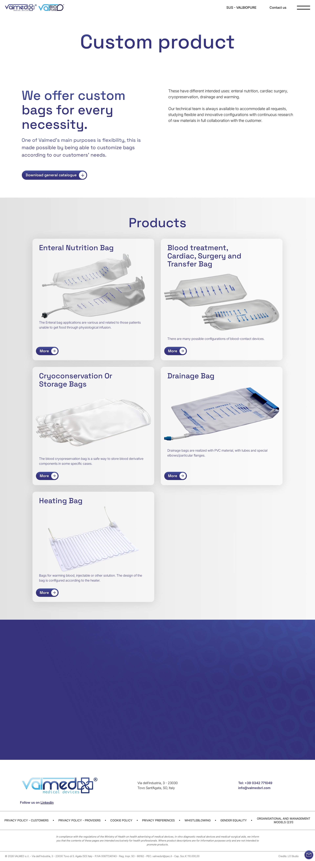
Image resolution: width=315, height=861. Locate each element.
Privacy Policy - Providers (79, 820)
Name (155, 652)
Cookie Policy (121, 820)
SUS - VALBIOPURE (241, 8)
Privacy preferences (158, 820)
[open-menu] (303, 7)
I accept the (173, 718)
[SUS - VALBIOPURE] (51, 7)
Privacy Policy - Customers (26, 820)
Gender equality (233, 820)
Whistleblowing (198, 820)
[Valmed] (21, 7)
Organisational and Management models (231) (283, 820)
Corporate (158, 667)
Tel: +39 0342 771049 (255, 783)
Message (156, 696)
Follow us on (37, 802)
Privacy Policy (182, 718)
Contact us (278, 8)
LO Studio (293, 856)
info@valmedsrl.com (254, 788)
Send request (214, 730)
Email (154, 681)
